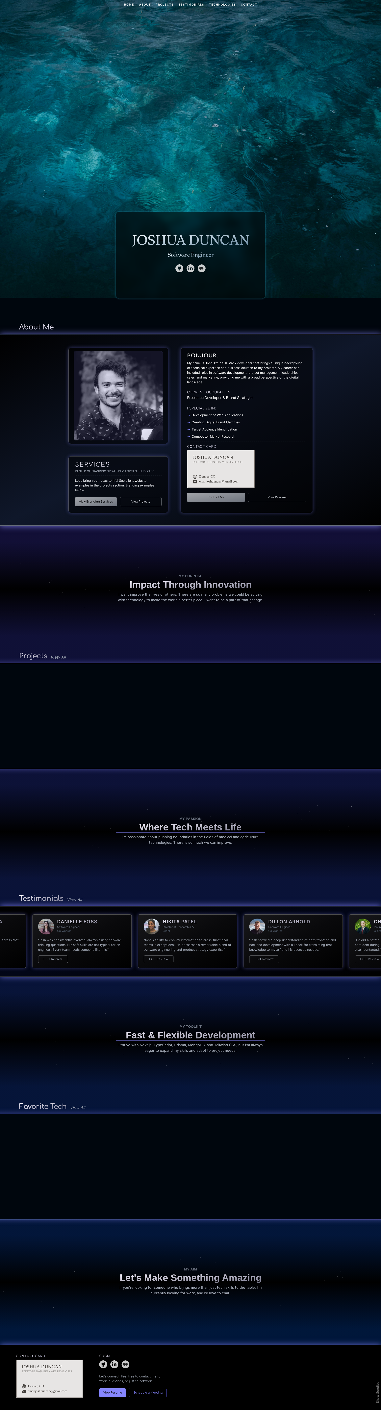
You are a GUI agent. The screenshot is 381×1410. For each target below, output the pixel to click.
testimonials (191, 4)
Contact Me (216, 497)
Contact (249, 4)
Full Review (57, 959)
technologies (222, 4)
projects (165, 4)
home (129, 4)
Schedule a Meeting (148, 1392)
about (145, 4)
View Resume (277, 497)
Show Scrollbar (378, 1391)
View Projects (140, 501)
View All (58, 657)
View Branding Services (96, 501)
